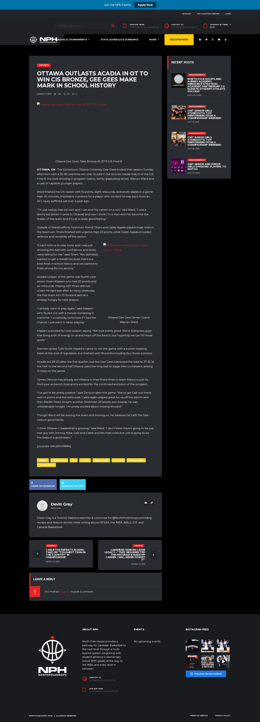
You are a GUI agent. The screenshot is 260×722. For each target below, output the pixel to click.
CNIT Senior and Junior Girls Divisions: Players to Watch (206, 166)
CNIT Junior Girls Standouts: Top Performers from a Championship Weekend (204, 141)
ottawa (118, 460)
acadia (42, 460)
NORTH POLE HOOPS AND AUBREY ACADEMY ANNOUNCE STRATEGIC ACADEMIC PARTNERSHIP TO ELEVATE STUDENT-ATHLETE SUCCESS (206, 85)
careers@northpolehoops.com (144, 27)
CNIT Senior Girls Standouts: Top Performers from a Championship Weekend (204, 114)
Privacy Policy (222, 716)
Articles (186, 14)
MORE (152, 39)
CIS (73, 460)
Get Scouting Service (208, 14)
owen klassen (136, 460)
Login (228, 14)
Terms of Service (199, 716)
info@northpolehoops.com (184, 27)
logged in (64, 591)
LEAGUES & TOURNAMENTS (71, 39)
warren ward (46, 465)
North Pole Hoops (38, 716)
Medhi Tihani (101, 460)
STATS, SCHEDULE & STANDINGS (119, 39)
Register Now (179, 39)
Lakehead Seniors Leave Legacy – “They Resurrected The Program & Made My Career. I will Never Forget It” (125, 554)
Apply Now (145, 5)
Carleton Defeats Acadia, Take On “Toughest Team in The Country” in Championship (66, 553)
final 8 (85, 460)
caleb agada (59, 460)
